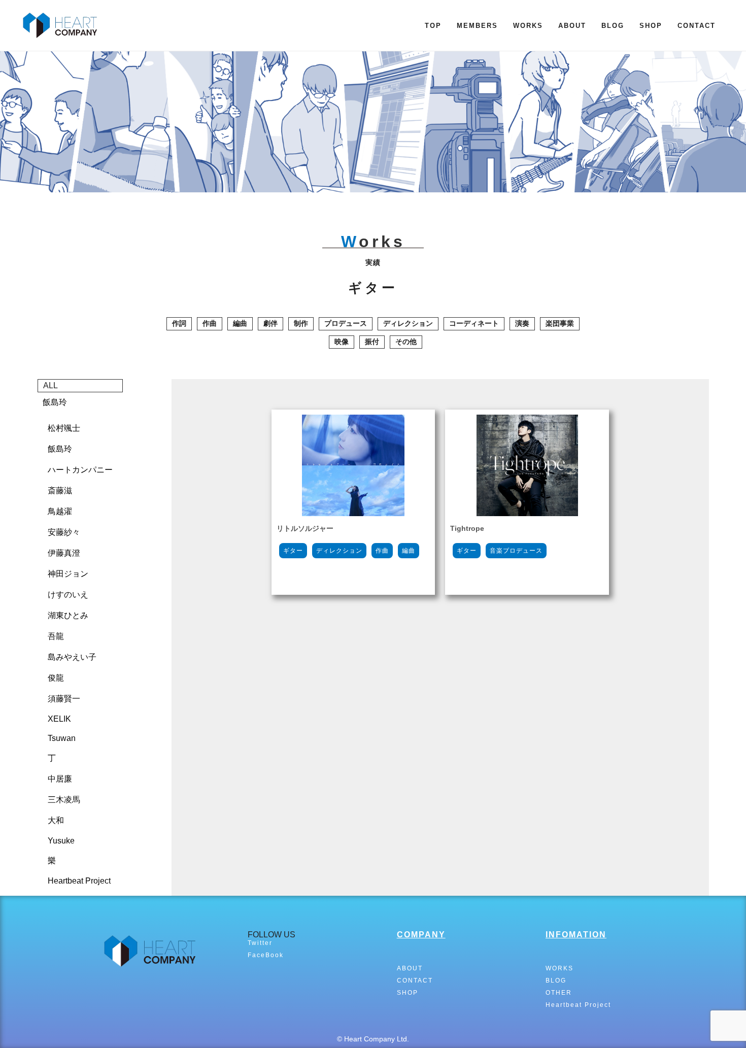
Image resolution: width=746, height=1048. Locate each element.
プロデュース (345, 323)
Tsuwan (62, 738)
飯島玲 (55, 402)
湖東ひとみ (68, 615)
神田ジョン (68, 573)
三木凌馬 (64, 799)
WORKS (528, 25)
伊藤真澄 (64, 553)
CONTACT (696, 25)
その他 (406, 341)
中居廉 (60, 778)
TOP (433, 25)
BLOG (612, 25)
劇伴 (270, 323)
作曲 (209, 323)
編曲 (240, 323)
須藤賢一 (64, 698)
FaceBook (266, 955)
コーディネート (474, 323)
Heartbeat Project (79, 880)
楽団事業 (560, 323)
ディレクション (408, 323)
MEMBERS (477, 25)
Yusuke (61, 840)
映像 (341, 341)
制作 (301, 323)
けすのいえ (68, 594)
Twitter (260, 942)
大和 (56, 820)
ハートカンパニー (80, 469)
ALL (50, 385)
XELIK (59, 719)
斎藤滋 (60, 490)
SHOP (650, 25)
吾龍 (56, 636)
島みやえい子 (72, 657)
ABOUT (572, 25)
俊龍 (56, 677)
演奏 (522, 323)
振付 (372, 341)
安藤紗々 (64, 532)
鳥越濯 (60, 511)
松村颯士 (64, 428)
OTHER (559, 992)
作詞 (179, 323)
